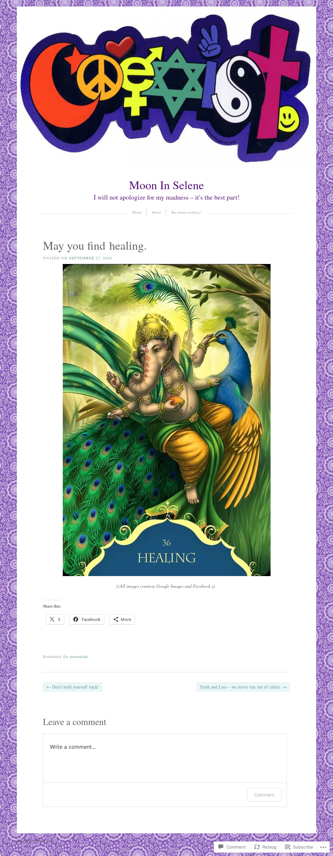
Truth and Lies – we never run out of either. (243, 687)
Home (136, 212)
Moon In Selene (166, 184)
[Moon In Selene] (166, 167)
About (156, 212)
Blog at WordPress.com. (35, 840)
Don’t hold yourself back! (72, 687)
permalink (79, 656)
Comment (264, 794)
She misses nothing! (186, 212)
